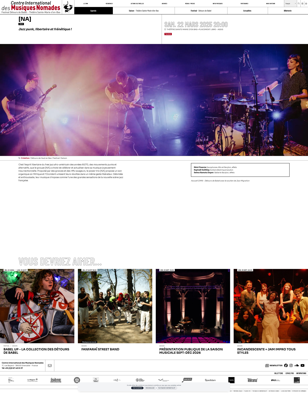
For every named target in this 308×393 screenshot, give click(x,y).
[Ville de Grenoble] (76, 380)
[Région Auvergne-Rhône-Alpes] (32, 380)
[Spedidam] (210, 380)
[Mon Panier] (306, 3)
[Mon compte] (302, 3)
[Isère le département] (56, 380)
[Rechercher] (299, 3)
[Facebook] (286, 366)
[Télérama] (252, 380)
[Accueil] (31, 7)
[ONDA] (140, 380)
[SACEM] (187, 380)
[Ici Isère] (275, 380)
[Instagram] (291, 366)
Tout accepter (137, 388)
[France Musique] (296, 380)
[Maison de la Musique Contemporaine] (163, 380)
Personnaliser (150, 388)
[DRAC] (11, 380)
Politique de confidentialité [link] (166, 388)
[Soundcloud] (296, 366)
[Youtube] (303, 366)
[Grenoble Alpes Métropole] (95, 380)
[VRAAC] (231, 380)
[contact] (49, 365)
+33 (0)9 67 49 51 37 (14, 368)
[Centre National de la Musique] (117, 380)
